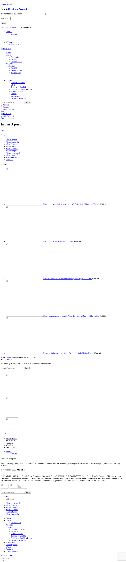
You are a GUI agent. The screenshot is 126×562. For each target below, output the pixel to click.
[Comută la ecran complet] (7, 558)
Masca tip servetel (13, 153)
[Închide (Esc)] (2, 558)
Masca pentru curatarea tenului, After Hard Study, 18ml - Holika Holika (71, 316)
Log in (4, 23)
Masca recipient (12, 151)
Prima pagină (6, 357)
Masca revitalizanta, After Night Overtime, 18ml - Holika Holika (68, 353)
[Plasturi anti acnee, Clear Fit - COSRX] (24, 241)
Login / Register (12, 551)
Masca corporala (12, 142)
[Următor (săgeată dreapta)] (4, 560)
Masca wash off (12, 155)
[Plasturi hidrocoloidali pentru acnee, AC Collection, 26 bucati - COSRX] (24, 204)
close (3, 130)
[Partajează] (4, 558)
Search (27, 102)
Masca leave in (11, 146)
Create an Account (17, 9)
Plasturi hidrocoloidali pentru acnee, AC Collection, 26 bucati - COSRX (71, 204)
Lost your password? (9, 27)
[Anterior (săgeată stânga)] (2, 560)
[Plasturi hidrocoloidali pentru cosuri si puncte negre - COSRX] (24, 279)
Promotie (9, 160)
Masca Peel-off (12, 149)
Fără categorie (11, 140)
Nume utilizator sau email (11, 14)
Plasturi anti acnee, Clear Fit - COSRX (58, 241)
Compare (9, 549)
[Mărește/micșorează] (9, 558)
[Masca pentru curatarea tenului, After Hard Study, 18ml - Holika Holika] (24, 316)
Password (5, 18)
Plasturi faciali (11, 157)
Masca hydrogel (12, 144)
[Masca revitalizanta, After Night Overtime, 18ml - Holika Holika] (24, 353)
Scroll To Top (6, 555)
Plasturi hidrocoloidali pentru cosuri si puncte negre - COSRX (67, 279)
